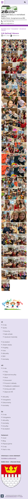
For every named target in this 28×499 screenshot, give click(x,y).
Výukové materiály (10, 337)
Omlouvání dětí (9, 389)
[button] (2, 2)
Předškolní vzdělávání (12, 386)
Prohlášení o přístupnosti (8, 458)
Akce (6, 377)
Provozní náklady (10, 383)
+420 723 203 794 (8, 21)
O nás (4, 325)
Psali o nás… (6, 449)
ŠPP (3, 356)
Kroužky (5, 426)
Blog (4, 441)
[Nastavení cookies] (2, 496)
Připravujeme (7, 444)
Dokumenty (6, 402)
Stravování (8, 380)
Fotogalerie (14, 28)
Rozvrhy (7, 331)
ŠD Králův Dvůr (5, 28)
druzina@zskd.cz (8, 23)
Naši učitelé (8, 334)
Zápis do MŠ (8, 392)
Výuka (4, 328)
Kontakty (5, 359)
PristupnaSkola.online (11, 496)
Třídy (6, 372)
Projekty (5, 348)
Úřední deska (7, 345)
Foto (4, 350)
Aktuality (5, 353)
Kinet (21, 496)
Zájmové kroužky (10, 375)
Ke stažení (6, 342)
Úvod (4, 438)
